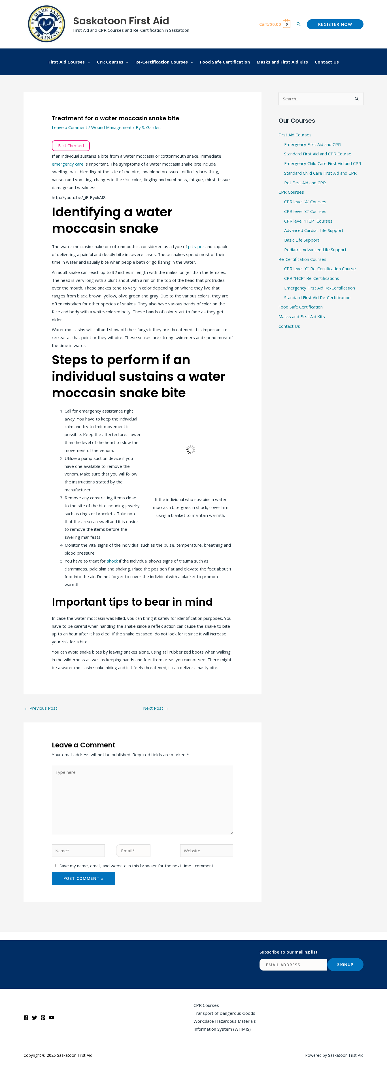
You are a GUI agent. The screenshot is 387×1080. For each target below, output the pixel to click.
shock (113, 561)
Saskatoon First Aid (121, 21)
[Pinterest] (43, 1017)
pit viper (196, 246)
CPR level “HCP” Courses (308, 221)
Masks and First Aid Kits (301, 316)
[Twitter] (34, 1017)
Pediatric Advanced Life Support (315, 249)
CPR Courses (291, 192)
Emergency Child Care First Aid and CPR (322, 163)
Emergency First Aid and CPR (312, 144)
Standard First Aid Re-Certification (317, 297)
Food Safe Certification (300, 307)
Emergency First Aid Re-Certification (319, 288)
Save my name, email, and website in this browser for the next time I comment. (136, 865)
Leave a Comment (69, 127)
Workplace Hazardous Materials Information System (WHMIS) (225, 1025)
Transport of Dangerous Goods (224, 1013)
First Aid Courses (295, 135)
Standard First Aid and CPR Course (317, 154)
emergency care (68, 164)
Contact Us (289, 326)
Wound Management (111, 127)
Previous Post (40, 708)
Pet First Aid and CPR (305, 182)
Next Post (156, 708)
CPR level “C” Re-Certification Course (320, 268)
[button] (298, 24)
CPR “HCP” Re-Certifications (311, 278)
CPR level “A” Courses (305, 201)
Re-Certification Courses (302, 259)
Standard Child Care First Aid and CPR (320, 173)
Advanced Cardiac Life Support (313, 230)
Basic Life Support (301, 240)
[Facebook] (26, 1017)
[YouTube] (51, 1017)
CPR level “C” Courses (305, 211)
